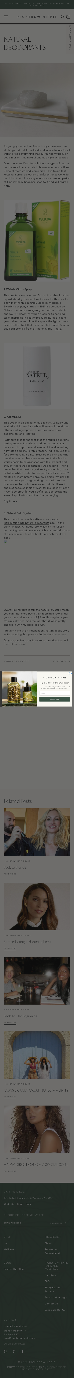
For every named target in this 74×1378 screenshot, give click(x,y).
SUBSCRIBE (54, 699)
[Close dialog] (70, 673)
